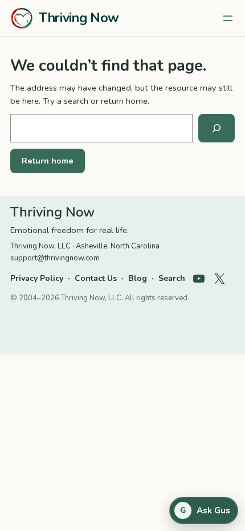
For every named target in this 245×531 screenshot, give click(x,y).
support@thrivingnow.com (55, 258)
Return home (48, 160)
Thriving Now (79, 18)
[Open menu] (228, 18)
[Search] (216, 128)
